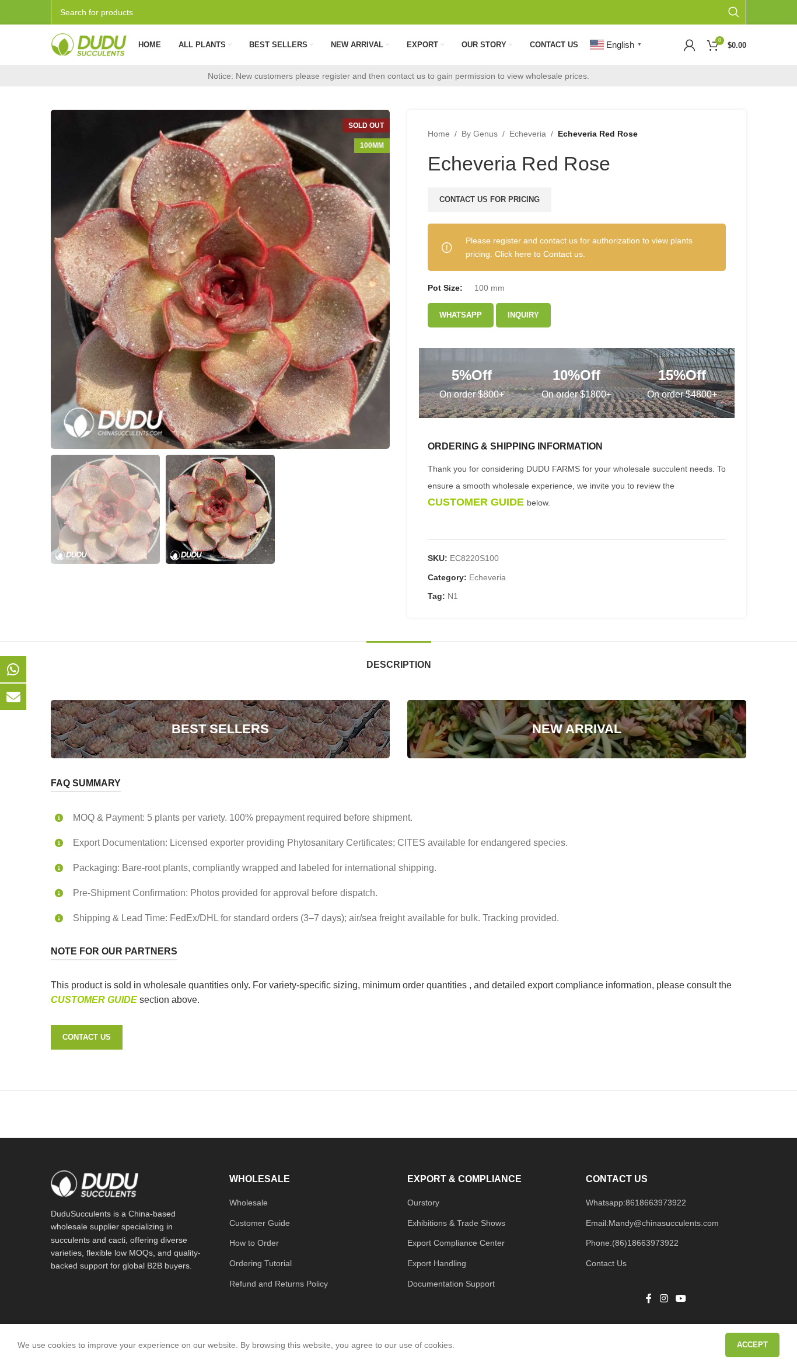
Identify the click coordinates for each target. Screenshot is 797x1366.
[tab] (398, 659)
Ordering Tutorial (260, 1263)
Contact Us (606, 1263)
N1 (453, 596)
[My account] (689, 45)
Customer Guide (259, 1223)
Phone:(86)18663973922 (632, 1242)
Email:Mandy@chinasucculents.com (652, 1223)
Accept (752, 1344)
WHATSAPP (460, 315)
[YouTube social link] (681, 1299)
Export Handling (436, 1263)
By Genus (480, 133)
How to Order (254, 1242)
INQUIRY (523, 315)
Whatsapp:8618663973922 (636, 1202)
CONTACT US (86, 1037)
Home (439, 133)
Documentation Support (451, 1283)
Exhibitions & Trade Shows (456, 1223)
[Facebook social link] (649, 1299)
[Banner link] (220, 729)
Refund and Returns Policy (278, 1283)
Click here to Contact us (539, 254)
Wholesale (248, 1202)
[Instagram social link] (664, 1299)
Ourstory (423, 1202)
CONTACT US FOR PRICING (489, 199)
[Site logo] (89, 44)
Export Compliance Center (456, 1242)
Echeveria (527, 133)
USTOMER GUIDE (98, 1000)
